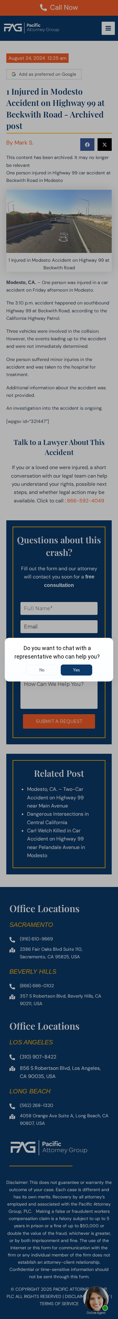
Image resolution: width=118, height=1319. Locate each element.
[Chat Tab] (59, 659)
